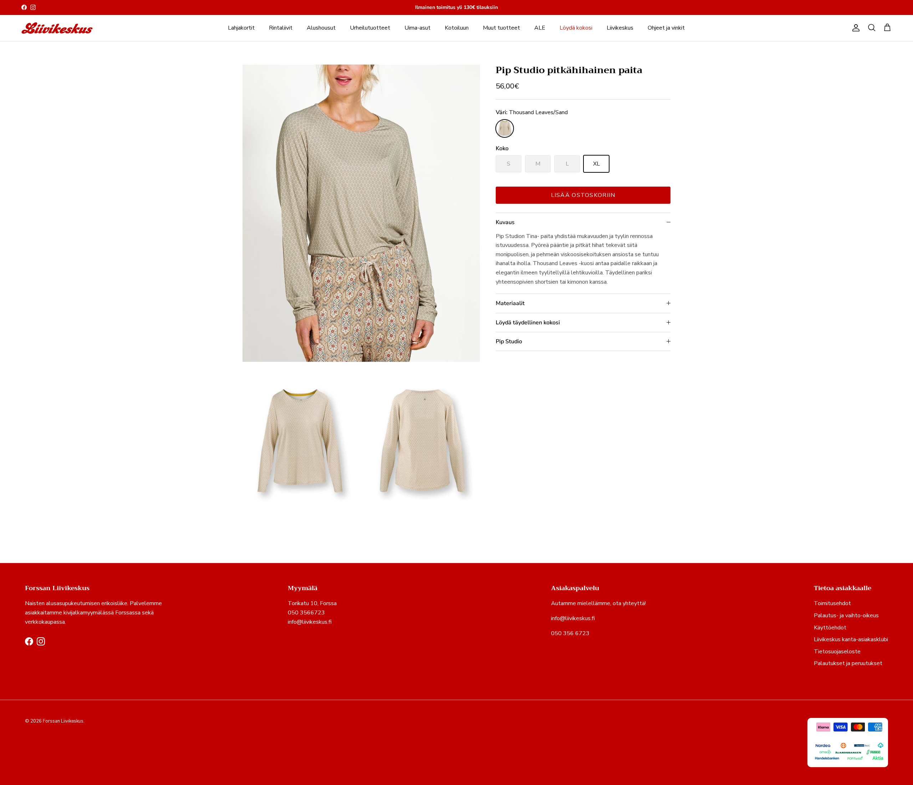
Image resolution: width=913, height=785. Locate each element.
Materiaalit (510, 303)
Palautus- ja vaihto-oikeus (846, 615)
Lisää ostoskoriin (583, 195)
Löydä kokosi (576, 28)
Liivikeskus (620, 28)
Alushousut (321, 28)
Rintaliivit (280, 28)
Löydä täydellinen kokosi (528, 322)
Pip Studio (509, 341)
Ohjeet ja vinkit (666, 28)
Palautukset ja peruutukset (848, 663)
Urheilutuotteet (370, 28)
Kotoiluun (457, 28)
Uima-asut (417, 28)
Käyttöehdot (830, 628)
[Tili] (854, 28)
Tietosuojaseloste (837, 651)
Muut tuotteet (501, 28)
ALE (539, 28)
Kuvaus (505, 222)
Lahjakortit (241, 28)
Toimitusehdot (832, 603)
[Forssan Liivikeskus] (57, 28)
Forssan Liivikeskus (63, 721)
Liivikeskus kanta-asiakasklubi (851, 639)
